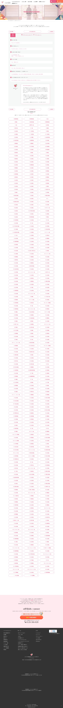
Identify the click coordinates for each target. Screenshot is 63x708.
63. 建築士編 (47, 180)
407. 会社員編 (31, 532)
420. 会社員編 (47, 544)
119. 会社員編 (31, 238)
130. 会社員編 (16, 250)
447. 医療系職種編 (47, 572)
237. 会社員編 (47, 357)
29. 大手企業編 (31, 146)
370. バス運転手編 (15, 495)
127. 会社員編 (16, 247)
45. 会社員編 (47, 161)
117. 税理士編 (47, 235)
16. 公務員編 (16, 134)
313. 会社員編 (16, 437)
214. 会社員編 (16, 336)
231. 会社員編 (47, 351)
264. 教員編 (47, 385)
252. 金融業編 (47, 373)
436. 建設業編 (16, 563)
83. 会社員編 (31, 201)
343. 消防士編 (16, 468)
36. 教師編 (47, 152)
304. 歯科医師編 (16, 428)
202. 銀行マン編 (16, 324)
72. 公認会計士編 (47, 189)
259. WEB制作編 (15, 382)
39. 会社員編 (47, 155)
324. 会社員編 (47, 446)
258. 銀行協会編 (47, 379)
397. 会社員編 (16, 523)
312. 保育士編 (47, 434)
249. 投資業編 (47, 370)
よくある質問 (35, 1)
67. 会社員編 (16, 186)
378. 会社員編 (47, 501)
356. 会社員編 (31, 480)
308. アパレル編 (31, 431)
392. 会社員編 (31, 517)
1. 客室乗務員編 (16, 118)
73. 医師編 (15, 192)
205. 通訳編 (15, 327)
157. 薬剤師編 (16, 278)
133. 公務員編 (16, 253)
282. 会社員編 (47, 403)
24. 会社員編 (47, 140)
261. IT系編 (47, 382)
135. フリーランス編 (47, 253)
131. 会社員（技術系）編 (31, 250)
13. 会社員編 (16, 131)
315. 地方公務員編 (47, 437)
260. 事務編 (31, 382)
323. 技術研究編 (31, 446)
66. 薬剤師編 (47, 183)
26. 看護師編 (31, 143)
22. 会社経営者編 (15, 140)
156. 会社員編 (47, 275)
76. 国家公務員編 (15, 195)
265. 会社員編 (16, 388)
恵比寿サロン (5, 636)
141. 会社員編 (47, 259)
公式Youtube (38, 641)
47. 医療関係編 (31, 164)
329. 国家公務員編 (31, 452)
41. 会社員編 (31, 158)
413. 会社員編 (31, 538)
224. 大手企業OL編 (31, 345)
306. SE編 (47, 428)
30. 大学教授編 (47, 146)
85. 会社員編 (16, 204)
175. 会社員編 (16, 296)
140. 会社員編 (31, 259)
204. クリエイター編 (47, 324)
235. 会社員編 (16, 357)
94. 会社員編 (16, 213)
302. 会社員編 (31, 425)
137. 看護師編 (31, 256)
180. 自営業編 (47, 299)
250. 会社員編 (16, 373)
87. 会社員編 (47, 204)
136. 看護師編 (16, 256)
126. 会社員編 (47, 244)
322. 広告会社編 (16, 446)
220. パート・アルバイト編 (16, 342)
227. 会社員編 (31, 348)
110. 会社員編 (31, 229)
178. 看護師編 (16, 299)
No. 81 (47, 198)
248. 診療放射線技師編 (31, 370)
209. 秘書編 (31, 330)
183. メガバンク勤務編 (47, 302)
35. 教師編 (31, 152)
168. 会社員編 (47, 287)
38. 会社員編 (31, 155)
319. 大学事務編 (16, 443)
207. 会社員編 (47, 327)
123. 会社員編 (47, 241)
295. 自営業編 (16, 419)
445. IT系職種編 (16, 572)
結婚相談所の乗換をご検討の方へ (23, 646)
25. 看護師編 (16, 143)
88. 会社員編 (16, 207)
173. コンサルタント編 (31, 293)
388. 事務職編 (16, 514)
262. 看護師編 (16, 385)
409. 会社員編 (16, 535)
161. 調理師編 (31, 281)
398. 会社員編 (31, 523)
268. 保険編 (15, 391)
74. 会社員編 (31, 192)
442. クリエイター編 (16, 569)
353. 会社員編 (31, 477)
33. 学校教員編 (47, 149)
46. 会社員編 (16, 164)
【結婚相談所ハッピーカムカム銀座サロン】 (31, 689)
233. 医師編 (31, 354)
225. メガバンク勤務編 (47, 345)
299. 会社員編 (31, 422)
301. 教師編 (15, 425)
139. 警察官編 (16, 259)
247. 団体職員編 (16, 370)
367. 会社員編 (16, 492)
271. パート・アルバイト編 (16, 394)
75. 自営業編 (47, 192)
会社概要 (5, 634)
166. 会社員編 (16, 287)
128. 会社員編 (31, 247)
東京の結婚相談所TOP (11, 20)
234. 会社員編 (47, 354)
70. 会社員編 (16, 189)
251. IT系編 (31, 373)
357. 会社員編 (47, 480)
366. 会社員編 (47, 489)
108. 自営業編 (47, 226)
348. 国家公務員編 (47, 471)
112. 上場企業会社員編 (16, 232)
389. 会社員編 (31, 514)
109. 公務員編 (16, 229)
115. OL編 (15, 235)
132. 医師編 (47, 250)
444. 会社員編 (47, 569)
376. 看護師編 (16, 501)
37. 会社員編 (16, 155)
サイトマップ (38, 634)
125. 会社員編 (31, 244)
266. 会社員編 (31, 388)
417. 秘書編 (47, 541)
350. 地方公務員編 (31, 474)
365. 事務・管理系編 (31, 489)
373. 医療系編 (16, 498)
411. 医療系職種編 (47, 535)
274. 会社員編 (16, 397)
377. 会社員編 (31, 501)
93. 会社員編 (47, 210)
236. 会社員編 (31, 357)
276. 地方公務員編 (47, 397)
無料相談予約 (5, 639)
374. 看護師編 (31, 498)
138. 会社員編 (47, 256)
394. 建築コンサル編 (16, 520)
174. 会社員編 (47, 293)
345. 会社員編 (47, 468)
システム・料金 (24, 1)
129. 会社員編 (47, 247)
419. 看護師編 (31, 544)
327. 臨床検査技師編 (47, 449)
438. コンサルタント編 (47, 563)
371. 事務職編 (31, 495)
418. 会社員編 (16, 544)
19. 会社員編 (16, 137)
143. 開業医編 (31, 262)
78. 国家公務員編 (47, 195)
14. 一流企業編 (31, 131)
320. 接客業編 (31, 443)
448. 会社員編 (16, 575)
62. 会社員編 (31, 180)
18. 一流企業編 (47, 134)
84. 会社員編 (47, 201)
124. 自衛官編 (16, 244)
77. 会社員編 (31, 195)
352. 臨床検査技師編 (16, 477)
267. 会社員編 (47, 388)
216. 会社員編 (47, 336)
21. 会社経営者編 (47, 137)
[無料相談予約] (60, 1)
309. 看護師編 (47, 431)
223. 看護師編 (16, 345)
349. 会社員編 (16, 474)
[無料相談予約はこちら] (31, 615)
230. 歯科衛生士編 (31, 351)
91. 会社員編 (16, 210)
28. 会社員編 (16, 146)
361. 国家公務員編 (15, 486)
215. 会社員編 (31, 336)
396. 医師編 (47, 520)
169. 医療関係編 (16, 290)
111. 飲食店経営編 (47, 229)
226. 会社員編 (16, 348)
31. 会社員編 (16, 149)
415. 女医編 (15, 541)
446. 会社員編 (31, 572)
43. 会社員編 (16, 161)
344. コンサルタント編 (31, 468)
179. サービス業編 (31, 299)
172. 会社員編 (16, 293)
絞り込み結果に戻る (32, 31)
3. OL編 (47, 118)
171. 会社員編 (47, 290)
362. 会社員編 (31, 486)
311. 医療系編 (31, 434)
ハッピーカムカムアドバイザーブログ (23, 641)
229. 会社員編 (16, 351)
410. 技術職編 (31, 535)
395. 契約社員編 (31, 520)
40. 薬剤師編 (16, 158)
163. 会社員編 (16, 284)
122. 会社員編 (31, 241)
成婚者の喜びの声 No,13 (17, 20)
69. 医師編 (47, 186)
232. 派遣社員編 (16, 354)
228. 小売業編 (47, 348)
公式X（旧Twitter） (39, 639)
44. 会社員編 (31, 161)
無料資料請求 (53, 1)
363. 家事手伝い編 (47, 486)
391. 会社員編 (16, 517)
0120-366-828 (34, 704)
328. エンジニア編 (15, 452)
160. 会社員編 (16, 281)
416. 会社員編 (31, 541)
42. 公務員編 (47, 158)
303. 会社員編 (47, 425)
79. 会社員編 (16, 198)
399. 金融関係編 (47, 523)
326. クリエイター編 (31, 449)
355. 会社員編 (16, 480)
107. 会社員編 (31, 226)
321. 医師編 (47, 443)
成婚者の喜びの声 (6, 646)
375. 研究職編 (47, 498)
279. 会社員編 (47, 400)
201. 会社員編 (47, 321)
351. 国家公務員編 (47, 474)
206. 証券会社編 (31, 327)
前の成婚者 (11, 31)
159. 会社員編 (47, 278)
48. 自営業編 (47, 164)
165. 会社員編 (47, 284)
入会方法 (19, 636)
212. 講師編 (31, 333)
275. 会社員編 (31, 397)
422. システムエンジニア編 (31, 547)
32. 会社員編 (31, 149)
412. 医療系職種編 (15, 538)
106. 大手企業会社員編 (16, 226)
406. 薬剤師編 (16, 532)
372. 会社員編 (47, 495)
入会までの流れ (30, 1)
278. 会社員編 (31, 400)
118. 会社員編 (16, 238)
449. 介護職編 (31, 575)
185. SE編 (31, 305)
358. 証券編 (15, 483)
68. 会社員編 (31, 186)
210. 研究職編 (47, 330)
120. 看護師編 (47, 238)
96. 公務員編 (47, 213)
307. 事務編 (15, 431)
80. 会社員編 (31, 198)
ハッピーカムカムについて (16, 1)
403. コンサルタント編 (16, 529)
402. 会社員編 (47, 526)
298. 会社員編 (16, 422)
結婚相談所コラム (14, 3)
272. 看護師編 (31, 394)
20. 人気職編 (31, 137)
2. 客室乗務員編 (31, 118)
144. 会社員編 (47, 262)
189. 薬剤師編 (47, 308)
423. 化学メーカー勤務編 (47, 547)
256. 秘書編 (15, 379)
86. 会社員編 (31, 204)
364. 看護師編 (16, 489)
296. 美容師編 (31, 419)
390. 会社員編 (47, 514)
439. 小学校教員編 (15, 566)
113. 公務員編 (31, 232)
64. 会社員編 (16, 183)
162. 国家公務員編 (47, 281)
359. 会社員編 (31, 483)
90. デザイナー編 (47, 207)
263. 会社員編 (31, 385)
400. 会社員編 (16, 526)
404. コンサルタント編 (31, 529)
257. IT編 (31, 379)
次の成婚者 (51, 31)
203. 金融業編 (31, 324)
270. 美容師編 (47, 391)
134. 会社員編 (31, 253)
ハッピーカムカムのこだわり (22, 639)
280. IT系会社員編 (15, 403)
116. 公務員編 (31, 235)
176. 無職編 (31, 296)
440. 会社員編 (31, 566)
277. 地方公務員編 (15, 400)
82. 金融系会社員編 (16, 201)
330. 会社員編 (47, 452)
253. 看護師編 (16, 376)
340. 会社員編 (16, 465)
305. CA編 (31, 428)
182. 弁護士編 (31, 302)
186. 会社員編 (47, 305)
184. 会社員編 (16, 305)
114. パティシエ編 (47, 232)
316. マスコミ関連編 (16, 440)
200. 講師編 (31, 321)
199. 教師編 (15, 321)
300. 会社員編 (47, 422)
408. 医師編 (47, 532)
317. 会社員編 (31, 440)
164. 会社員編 (31, 284)
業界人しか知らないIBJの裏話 (22, 649)
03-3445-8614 (29, 705)
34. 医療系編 (16, 152)
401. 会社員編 (31, 526)
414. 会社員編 (47, 538)
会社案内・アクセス (42, 1)
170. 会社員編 (31, 290)
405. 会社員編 (47, 529)
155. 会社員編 (31, 275)
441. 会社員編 (47, 566)
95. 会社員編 (31, 213)
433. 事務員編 (16, 560)
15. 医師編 (47, 131)
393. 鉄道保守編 (47, 517)
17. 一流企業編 (31, 134)
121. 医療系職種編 (15, 241)
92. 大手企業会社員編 (31, 210)
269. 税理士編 (31, 391)
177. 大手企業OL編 (47, 296)
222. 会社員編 (47, 342)
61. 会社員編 (16, 180)
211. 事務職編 (16, 333)
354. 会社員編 (47, 477)
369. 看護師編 (47, 492)
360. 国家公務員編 (47, 483)
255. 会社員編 (47, 376)
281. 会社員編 (31, 403)
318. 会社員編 (47, 440)
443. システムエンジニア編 (31, 569)
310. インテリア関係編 (16, 434)
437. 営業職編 (31, 563)
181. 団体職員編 (16, 302)
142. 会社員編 (16, 262)
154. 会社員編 (16, 275)
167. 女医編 (31, 287)
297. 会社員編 (47, 419)
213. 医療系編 (47, 333)
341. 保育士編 (31, 465)
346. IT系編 (15, 471)
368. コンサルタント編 (31, 492)
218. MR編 (31, 339)
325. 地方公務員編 (15, 449)
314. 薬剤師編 (31, 437)
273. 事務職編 (47, 394)
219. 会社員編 (47, 339)
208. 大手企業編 (16, 330)
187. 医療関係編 (16, 308)
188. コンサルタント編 (31, 308)
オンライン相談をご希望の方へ (22, 644)
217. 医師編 (15, 339)
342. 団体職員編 (47, 465)
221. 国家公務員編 (31, 342)
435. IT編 (47, 560)
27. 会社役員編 (47, 143)
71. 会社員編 (31, 189)
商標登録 (5, 649)
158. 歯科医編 (31, 278)
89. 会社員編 (31, 207)
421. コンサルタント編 (16, 547)
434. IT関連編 (31, 560)
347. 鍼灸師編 (31, 471)
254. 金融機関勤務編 (31, 376)
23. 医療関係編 (31, 140)
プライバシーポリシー (39, 636)
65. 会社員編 (31, 183)
